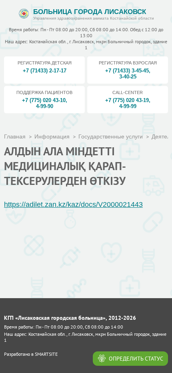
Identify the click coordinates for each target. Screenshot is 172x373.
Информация (52, 136)
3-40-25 (127, 77)
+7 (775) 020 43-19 (127, 100)
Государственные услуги (110, 136)
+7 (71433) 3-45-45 (127, 71)
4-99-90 (44, 106)
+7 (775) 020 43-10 (44, 100)
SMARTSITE (46, 354)
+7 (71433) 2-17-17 (44, 71)
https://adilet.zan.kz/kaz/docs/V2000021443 (73, 205)
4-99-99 (127, 106)
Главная (15, 136)
